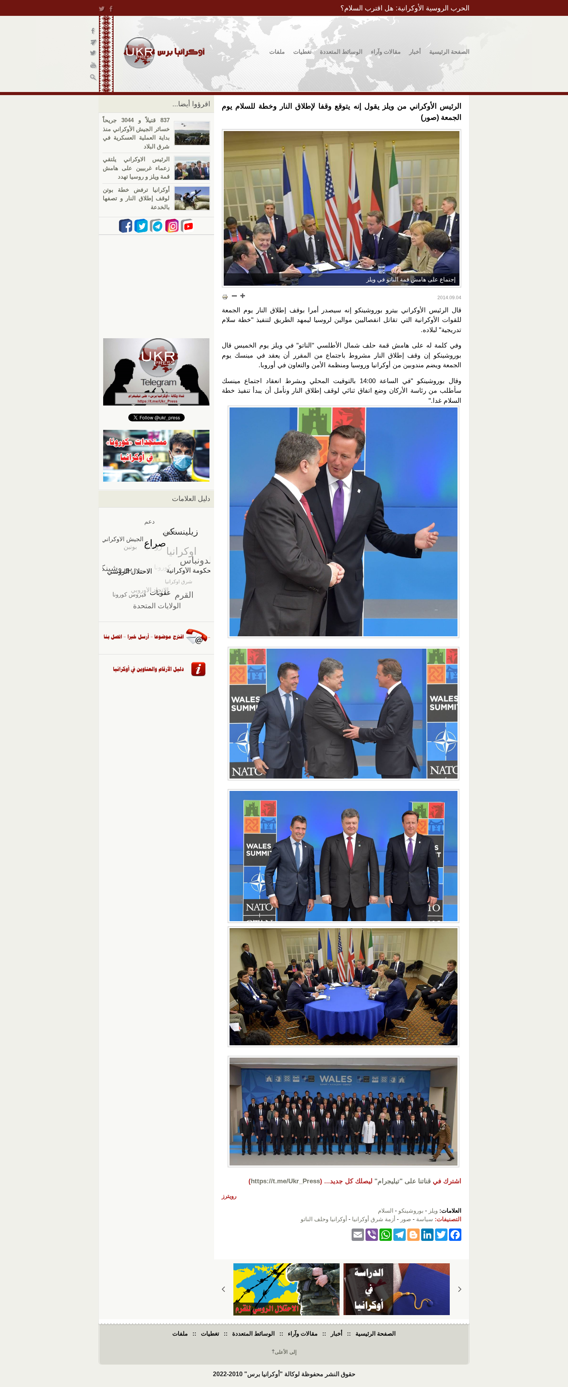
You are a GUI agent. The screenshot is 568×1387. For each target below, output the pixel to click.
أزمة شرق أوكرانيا (373, 1219)
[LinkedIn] (427, 1234)
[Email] (358, 1234)
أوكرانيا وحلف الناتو (324, 1219)
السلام (385, 1210)
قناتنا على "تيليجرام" (402, 1181)
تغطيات (302, 51)
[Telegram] (399, 1234)
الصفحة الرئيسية (449, 51)
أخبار (415, 51)
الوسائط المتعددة (341, 51)
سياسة (424, 1219)
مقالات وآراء (386, 51)
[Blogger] (413, 1234)
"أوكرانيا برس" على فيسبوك (94, 31)
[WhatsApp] (385, 1234)
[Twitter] (441, 1234)
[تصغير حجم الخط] (234, 295)
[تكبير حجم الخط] (242, 295)
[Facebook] (455, 1234)
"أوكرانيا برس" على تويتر (94, 54)
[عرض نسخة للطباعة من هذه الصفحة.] (225, 296)
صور (405, 1219)
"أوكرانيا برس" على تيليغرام (94, 43)
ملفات (277, 51)
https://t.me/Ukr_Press (285, 1181)
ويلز (433, 1210)
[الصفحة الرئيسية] (164, 52)
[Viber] (372, 1234)
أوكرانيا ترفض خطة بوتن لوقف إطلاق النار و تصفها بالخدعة (136, 198)
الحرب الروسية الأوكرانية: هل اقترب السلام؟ (404, 8)
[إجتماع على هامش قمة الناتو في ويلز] (341, 208)
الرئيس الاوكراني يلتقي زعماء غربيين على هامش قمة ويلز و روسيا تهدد (136, 168)
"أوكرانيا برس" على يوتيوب (94, 66)
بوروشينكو (410, 1210)
